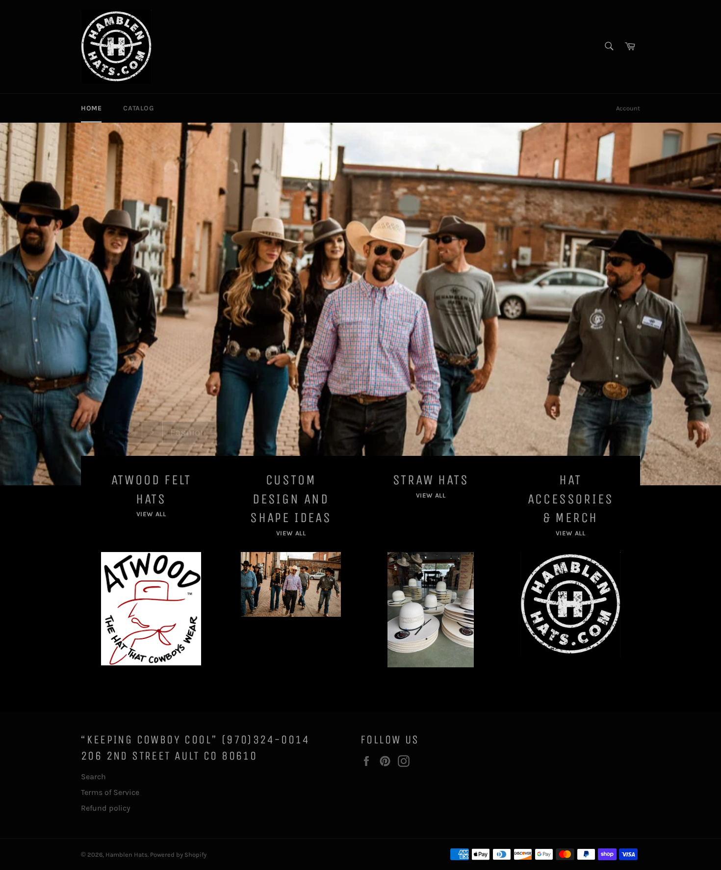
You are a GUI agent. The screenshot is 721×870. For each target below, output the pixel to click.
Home (91, 108)
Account (628, 108)
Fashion (194, 416)
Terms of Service (110, 792)
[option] (360, 303)
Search (93, 776)
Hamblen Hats (126, 854)
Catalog (138, 108)
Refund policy (105, 808)
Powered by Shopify (178, 854)
